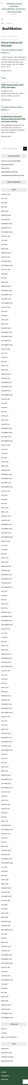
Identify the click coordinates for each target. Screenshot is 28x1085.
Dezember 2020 (6, 428)
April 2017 (5, 604)
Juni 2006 (4, 971)
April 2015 (5, 687)
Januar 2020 (5, 470)
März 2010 (4, 846)
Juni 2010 (4, 838)
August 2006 (5, 967)
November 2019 (6, 478)
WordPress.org (7, 1061)
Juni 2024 (4, 274)
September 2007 (7, 929)
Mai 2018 (4, 553)
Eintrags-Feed (6, 1052)
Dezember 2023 (6, 290)
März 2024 (4, 282)
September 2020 (7, 441)
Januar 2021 (5, 424)
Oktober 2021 (6, 390)
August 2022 (5, 349)
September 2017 (7, 587)
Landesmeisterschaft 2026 (9, 172)
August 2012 (5, 792)
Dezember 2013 (6, 737)
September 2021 (7, 395)
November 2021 (6, 386)
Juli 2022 (4, 353)
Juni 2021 (4, 407)
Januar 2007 (5, 950)
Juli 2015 (4, 675)
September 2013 (7, 750)
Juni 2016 (4, 637)
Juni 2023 (4, 315)
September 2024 (7, 265)
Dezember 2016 (6, 616)
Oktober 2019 (6, 482)
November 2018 (6, 528)
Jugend (4, 1033)
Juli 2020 (4, 449)
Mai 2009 (4, 875)
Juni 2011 (4, 812)
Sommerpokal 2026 (7, 164)
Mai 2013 (4, 762)
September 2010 (7, 829)
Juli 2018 (4, 545)
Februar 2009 (6, 888)
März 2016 (4, 650)
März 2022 (4, 370)
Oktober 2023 (6, 299)
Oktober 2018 (6, 533)
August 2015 (5, 670)
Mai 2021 (4, 411)
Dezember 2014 (6, 704)
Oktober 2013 (6, 746)
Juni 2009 (4, 871)
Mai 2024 (4, 278)
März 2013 (4, 771)
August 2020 (5, 445)
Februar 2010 (6, 850)
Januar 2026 (5, 219)
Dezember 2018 (6, 524)
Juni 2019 (4, 499)
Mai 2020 (4, 457)
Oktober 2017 (6, 583)
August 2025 (5, 236)
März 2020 (4, 466)
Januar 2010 (5, 854)
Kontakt (3, 1072)
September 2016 (7, 624)
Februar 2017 (6, 612)
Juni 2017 (4, 595)
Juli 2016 (4, 633)
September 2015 (7, 666)
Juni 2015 (4, 679)
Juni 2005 (4, 988)
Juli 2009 (4, 867)
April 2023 (5, 319)
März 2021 (4, 420)
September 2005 (7, 980)
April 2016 (5, 645)
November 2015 (6, 658)
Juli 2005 (4, 984)
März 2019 (4, 512)
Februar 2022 (6, 374)
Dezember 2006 (6, 955)
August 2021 (5, 399)
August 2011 (5, 808)
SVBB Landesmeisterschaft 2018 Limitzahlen (12, 86)
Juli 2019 (4, 495)
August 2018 (5, 541)
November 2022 (6, 336)
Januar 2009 (5, 892)
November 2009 (6, 858)
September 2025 (7, 232)
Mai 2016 (4, 641)
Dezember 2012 (6, 779)
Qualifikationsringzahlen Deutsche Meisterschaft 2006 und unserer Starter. (13, 119)
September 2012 (7, 787)
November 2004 (6, 1013)
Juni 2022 (4, 357)
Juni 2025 (4, 244)
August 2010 (5, 833)
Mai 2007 (4, 938)
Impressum (4, 1079)
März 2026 (4, 211)
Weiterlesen (6, 70)
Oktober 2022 (6, 340)
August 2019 (5, 491)
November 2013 (6, 741)
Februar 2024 (6, 286)
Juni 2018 (4, 549)
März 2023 (4, 324)
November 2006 (6, 959)
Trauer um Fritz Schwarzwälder (11, 161)
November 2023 (6, 294)
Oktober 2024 (6, 261)
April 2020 (5, 462)
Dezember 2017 (6, 574)
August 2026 (5, 194)
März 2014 (4, 729)
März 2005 (4, 1000)
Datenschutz (5, 1076)
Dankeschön (5, 168)
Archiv (3, 1029)
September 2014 (7, 712)
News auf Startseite (9, 1037)
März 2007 (4, 942)
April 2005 (5, 996)
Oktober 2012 (6, 783)
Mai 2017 (4, 599)
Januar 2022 (5, 378)
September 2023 (7, 303)
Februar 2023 (6, 328)
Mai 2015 (4, 683)
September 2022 (7, 345)
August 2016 (5, 629)
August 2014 (5, 716)
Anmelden (5, 1048)
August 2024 (5, 269)
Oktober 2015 (6, 662)
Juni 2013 (4, 758)
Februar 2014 (6, 733)
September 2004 (7, 1017)
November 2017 (6, 579)
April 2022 (5, 365)
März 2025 (4, 248)
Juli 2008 (4, 904)
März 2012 (4, 800)
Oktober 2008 (6, 896)
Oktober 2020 (6, 436)
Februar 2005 (6, 1005)
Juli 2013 (4, 754)
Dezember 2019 (6, 474)
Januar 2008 (5, 925)
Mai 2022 (4, 361)
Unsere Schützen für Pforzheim (12, 44)
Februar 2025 (6, 253)
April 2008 (5, 913)
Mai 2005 (4, 992)
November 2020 (6, 432)
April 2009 (5, 879)
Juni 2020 (4, 453)
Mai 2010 (4, 842)
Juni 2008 (4, 909)
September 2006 (7, 963)
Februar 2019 (6, 516)
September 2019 (7, 487)
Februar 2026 (6, 215)
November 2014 (6, 708)
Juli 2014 (4, 721)
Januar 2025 (5, 257)
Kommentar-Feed (7, 1057)
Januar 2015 (5, 700)
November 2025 (6, 223)
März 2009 (4, 884)
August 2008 (5, 900)
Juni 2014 (4, 725)
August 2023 (5, 307)
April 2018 (5, 558)
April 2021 (5, 416)
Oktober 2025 (6, 228)
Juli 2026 (4, 198)
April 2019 (5, 507)
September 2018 (7, 537)
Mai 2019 (4, 503)
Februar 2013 (6, 775)
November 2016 (6, 620)
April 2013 (5, 767)
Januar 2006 (5, 975)
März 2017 (4, 608)
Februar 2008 (6, 921)
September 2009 (7, 863)
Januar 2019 (5, 520)
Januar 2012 (5, 804)
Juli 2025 (4, 240)
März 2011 (4, 821)
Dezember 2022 (6, 332)
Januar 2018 (5, 570)
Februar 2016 (6, 654)
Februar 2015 (6, 695)
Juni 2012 (4, 796)
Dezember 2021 (6, 382)
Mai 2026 (4, 207)
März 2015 (4, 691)
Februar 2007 (6, 946)
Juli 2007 (4, 934)
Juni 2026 (4, 202)
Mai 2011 (4, 817)
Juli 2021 (4, 403)
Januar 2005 (5, 1009)
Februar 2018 (6, 566)
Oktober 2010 (6, 825)
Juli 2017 (4, 591)
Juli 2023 (4, 311)
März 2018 (4, 562)
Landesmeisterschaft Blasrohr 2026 (12, 175)
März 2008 (4, 917)
